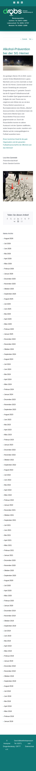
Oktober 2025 (9, 289)
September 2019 (10, 626)
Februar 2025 (9, 329)
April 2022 (8, 490)
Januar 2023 (8, 445)
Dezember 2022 (10, 450)
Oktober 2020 (9, 570)
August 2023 (8, 414)
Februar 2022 (9, 500)
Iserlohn (11, 20)
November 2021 (10, 510)
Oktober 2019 (9, 621)
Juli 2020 (7, 585)
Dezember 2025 (10, 279)
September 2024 (10, 354)
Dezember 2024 (10, 339)
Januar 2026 (8, 274)
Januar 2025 (8, 334)
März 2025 (8, 324)
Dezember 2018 (10, 666)
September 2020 (10, 575)
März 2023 (8, 434)
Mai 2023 (7, 424)
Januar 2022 (8, 505)
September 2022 (10, 465)
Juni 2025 (7, 309)
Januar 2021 (8, 555)
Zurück (24, 39)
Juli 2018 (7, 691)
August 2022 (8, 470)
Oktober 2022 (9, 460)
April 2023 (8, 430)
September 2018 (10, 681)
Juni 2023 (7, 419)
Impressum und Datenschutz (29, 743)
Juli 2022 (7, 475)
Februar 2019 (9, 656)
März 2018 (8, 711)
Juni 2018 (7, 696)
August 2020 (8, 580)
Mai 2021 (7, 535)
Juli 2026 (7, 243)
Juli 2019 (7, 631)
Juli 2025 (7, 304)
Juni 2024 (7, 369)
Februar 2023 (9, 440)
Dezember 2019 (10, 611)
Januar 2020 (8, 605)
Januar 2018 (8, 721)
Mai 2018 (7, 701)
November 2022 (10, 455)
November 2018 (10, 671)
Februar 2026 (9, 269)
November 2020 (10, 565)
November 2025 (10, 284)
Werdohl (11, 25)
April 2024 (8, 379)
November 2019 (10, 616)
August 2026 (8, 238)
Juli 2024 (7, 364)
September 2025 (10, 294)
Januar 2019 (8, 661)
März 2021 (8, 545)
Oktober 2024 (9, 349)
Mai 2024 (7, 374)
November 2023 (10, 404)
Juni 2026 (7, 248)
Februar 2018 (9, 716)
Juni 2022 (7, 480)
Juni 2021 (7, 530)
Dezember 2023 (10, 399)
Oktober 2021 (9, 515)
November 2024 (10, 344)
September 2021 (10, 520)
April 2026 (8, 258)
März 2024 (8, 384)
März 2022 (8, 495)
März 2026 (8, 264)
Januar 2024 (8, 394)
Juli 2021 (7, 525)
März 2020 (8, 595)
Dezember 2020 (10, 560)
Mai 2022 (7, 485)
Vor (30, 39)
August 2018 (8, 686)
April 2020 (8, 590)
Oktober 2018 (9, 676)
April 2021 (8, 540)
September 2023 (10, 409)
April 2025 (8, 319)
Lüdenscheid (11, 23)
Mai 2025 (7, 314)
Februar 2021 (9, 550)
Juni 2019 (7, 636)
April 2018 (8, 706)
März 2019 (8, 651)
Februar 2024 (9, 389)
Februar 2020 (9, 601)
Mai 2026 (7, 254)
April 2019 (8, 646)
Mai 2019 (7, 641)
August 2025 (8, 299)
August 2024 (8, 359)
